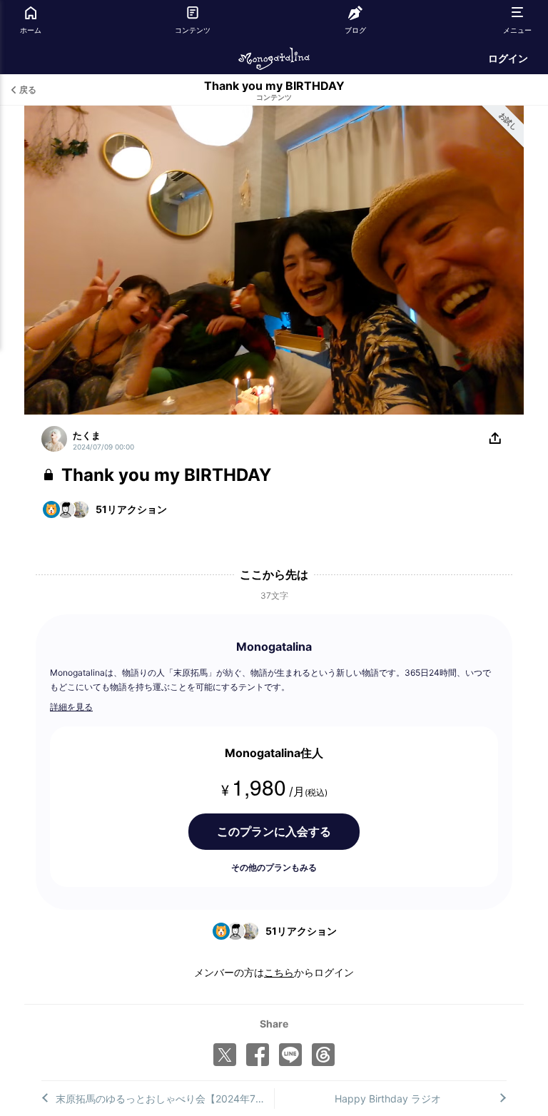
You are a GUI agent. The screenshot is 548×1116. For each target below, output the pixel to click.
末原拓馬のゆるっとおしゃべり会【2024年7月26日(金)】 (165, 1098)
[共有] (495, 438)
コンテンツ (274, 97)
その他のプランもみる (274, 867)
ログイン (508, 58)
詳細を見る (71, 706)
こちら (279, 972)
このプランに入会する (274, 831)
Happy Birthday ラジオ (388, 1098)
